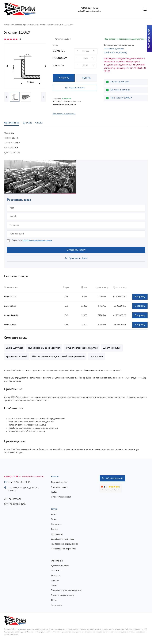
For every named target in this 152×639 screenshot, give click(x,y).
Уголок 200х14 (11, 315)
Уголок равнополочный (50, 25)
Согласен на (32, 240)
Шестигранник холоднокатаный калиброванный (58, 356)
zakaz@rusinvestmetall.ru (89, 11)
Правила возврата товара (63, 595)
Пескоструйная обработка (63, 549)
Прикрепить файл (78, 258)
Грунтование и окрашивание (64, 544)
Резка (53, 514)
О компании (57, 561)
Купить (86, 77)
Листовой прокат (59, 487)
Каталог (7, 25)
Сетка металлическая (61, 497)
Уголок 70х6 (10, 325)
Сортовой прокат (21, 25)
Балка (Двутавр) (14, 348)
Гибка (53, 519)
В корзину (63, 78)
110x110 (67, 25)
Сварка (54, 529)
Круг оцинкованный (16, 356)
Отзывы (54, 600)
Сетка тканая (96, 356)
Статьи (54, 585)
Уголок (34, 25)
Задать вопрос (77, 88)
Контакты (55, 576)
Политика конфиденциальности (66, 590)
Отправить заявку (76, 250)
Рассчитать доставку (114, 49)
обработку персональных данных (37, 240)
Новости (55, 580)
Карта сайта (56, 605)
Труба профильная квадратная (44, 348)
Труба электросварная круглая (81, 348)
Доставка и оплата (60, 566)
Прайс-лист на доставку (115, 52)
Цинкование (57, 534)
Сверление (56, 524)
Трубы (54, 492)
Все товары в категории (64, 114)
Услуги (54, 509)
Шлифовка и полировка (62, 539)
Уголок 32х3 (10, 297)
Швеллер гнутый (112, 348)
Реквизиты (56, 571)
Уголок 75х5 (10, 306)
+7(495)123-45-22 (89, 8)
